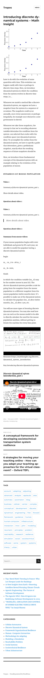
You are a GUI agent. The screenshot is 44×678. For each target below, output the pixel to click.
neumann (8, 530)
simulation (8, 539)
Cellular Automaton (13, 625)
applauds (27, 495)
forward (36, 513)
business (7, 504)
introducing (13, 421)
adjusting (27, 491)
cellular (17, 504)
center (24, 504)
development (21, 508)
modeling (32, 526)
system (24, 543)
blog (28, 500)
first (29, 513)
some (16, 543)
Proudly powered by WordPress (20, 674)
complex (33, 504)
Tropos (7, 7)
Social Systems (11, 645)
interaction (8, 526)
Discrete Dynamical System (29, 419)
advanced (8, 495)
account (7, 491)
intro (17, 526)
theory (7, 547)
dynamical (8, 513)
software (7, 543)
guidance (19, 517)
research (19, 534)
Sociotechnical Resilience (15, 648)
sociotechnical (28, 539)
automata (8, 500)
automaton (19, 500)
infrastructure (27, 521)
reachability (9, 534)
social (17, 539)
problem (28, 530)
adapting (17, 491)
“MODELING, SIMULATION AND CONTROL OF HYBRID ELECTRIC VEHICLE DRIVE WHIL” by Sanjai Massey (22, 605)
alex (4, 419)
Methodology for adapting (16, 636)
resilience (29, 534)
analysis (18, 495)
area (35, 495)
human (28, 517)
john (23, 526)
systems (32, 543)
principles (19, 530)
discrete (6, 421)
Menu (37, 7)
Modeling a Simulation (14, 639)
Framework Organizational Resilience (20, 630)
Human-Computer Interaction (17, 633)
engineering (20, 513)
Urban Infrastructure (13, 650)
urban (14, 547)
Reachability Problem (14, 642)
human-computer (11, 521)
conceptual (9, 508)
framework (8, 517)
